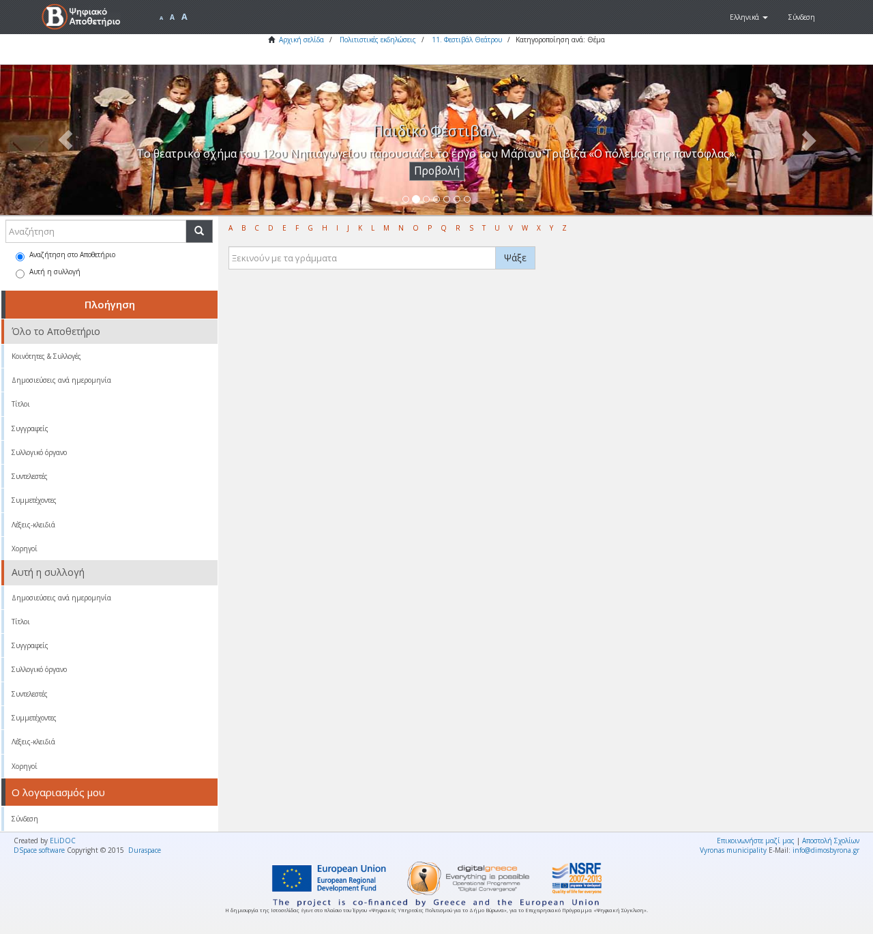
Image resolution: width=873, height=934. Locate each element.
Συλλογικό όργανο (39, 452)
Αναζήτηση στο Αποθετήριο (72, 254)
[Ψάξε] (199, 231)
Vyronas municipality (733, 850)
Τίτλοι (21, 404)
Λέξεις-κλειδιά (33, 524)
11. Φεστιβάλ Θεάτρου (467, 39)
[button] (749, 17)
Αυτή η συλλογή (54, 271)
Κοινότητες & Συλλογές (46, 356)
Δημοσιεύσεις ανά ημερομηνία (61, 380)
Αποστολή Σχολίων (830, 840)
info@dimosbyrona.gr (826, 850)
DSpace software (39, 850)
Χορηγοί (25, 548)
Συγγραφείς (30, 428)
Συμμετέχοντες (34, 500)
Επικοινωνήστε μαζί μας (756, 840)
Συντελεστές (30, 476)
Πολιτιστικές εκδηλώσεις (378, 39)
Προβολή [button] (437, 171)
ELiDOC (63, 840)
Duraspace (144, 850)
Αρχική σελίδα (301, 39)
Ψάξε (515, 257)
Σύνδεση (25, 818)
